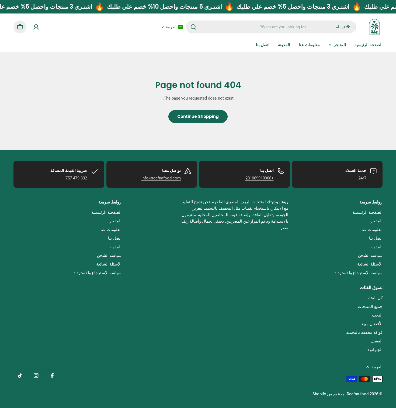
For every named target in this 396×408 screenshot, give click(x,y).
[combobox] (271, 27)
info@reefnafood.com (161, 178)
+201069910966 (259, 178)
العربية (377, 367)
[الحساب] (36, 27)
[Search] (193, 27)
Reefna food (358, 394)
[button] (172, 27)
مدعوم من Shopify (328, 394)
